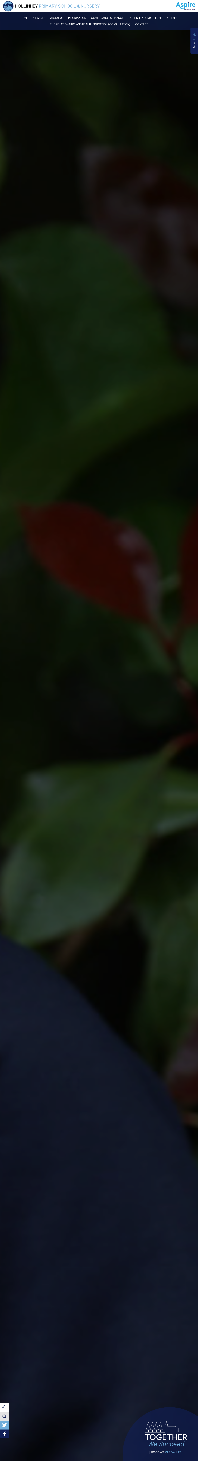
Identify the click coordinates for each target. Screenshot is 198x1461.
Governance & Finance (107, 18)
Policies (171, 18)
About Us (56, 18)
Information (77, 18)
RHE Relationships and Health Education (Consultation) (90, 24)
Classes (39, 18)
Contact (141, 24)
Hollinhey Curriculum (145, 18)
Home (24, 18)
